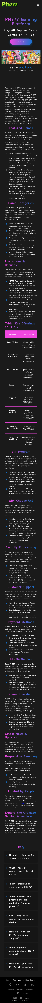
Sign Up (21, 41)
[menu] (37, 5)
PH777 (21, 803)
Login (8, 980)
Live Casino (30, 980)
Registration (18, 980)
